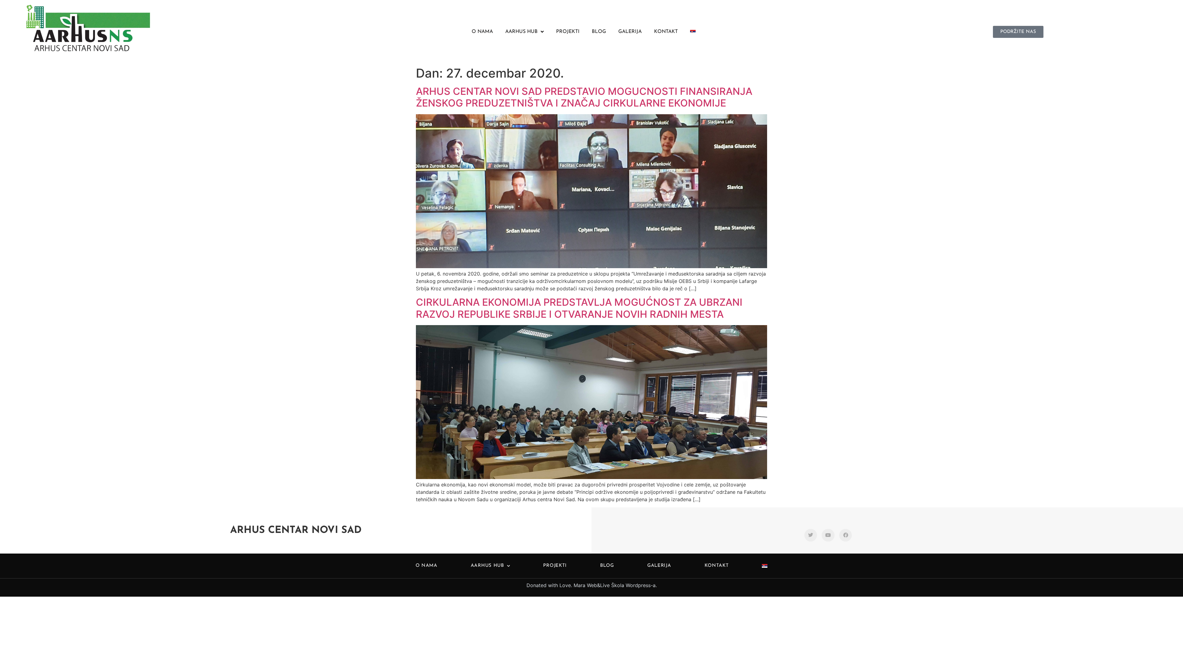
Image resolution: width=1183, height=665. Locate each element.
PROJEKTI (567, 31)
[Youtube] (828, 535)
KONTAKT (666, 31)
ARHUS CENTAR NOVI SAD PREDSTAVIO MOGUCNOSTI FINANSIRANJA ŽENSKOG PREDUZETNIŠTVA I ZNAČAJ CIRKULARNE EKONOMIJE (584, 97)
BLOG (599, 31)
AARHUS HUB (521, 31)
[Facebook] (845, 535)
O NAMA (482, 31)
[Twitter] (810, 535)
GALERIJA (630, 31)
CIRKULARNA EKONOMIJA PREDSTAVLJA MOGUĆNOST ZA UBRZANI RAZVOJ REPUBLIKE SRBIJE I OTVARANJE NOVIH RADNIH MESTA (579, 308)
